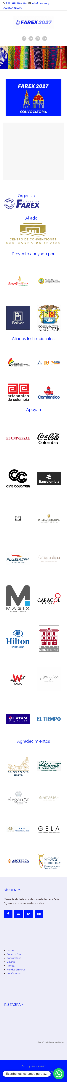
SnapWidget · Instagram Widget (51, 1042)
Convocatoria (14, 958)
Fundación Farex (16, 969)
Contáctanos (12, 8)
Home (10, 950)
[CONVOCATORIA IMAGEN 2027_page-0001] (33, 97)
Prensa (11, 965)
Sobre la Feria (14, 954)
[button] (58, 1073)
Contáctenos (13, 973)
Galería (11, 961)
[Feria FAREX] (33, 22)
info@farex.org (40, 3)
